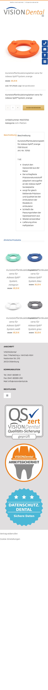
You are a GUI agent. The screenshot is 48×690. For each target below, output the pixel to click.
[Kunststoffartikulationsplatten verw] (24, 45)
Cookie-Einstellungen (10, 539)
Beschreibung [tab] (9, 135)
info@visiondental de (31, 2)
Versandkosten (28, 85)
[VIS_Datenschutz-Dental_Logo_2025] (24, 489)
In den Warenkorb (33, 108)
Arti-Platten (20, 123)
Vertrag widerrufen (9, 533)
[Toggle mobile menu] (43, 15)
